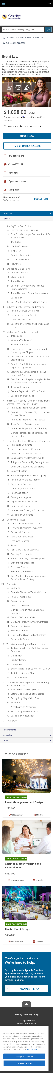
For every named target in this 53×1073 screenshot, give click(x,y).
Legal (29, 37)
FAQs (5, 740)
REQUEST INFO (40, 198)
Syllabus (6, 218)
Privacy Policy (32, 1049)
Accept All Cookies (24, 1056)
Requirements (9, 729)
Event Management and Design (24, 802)
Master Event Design (17, 929)
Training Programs (16, 37)
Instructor (7, 735)
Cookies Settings (24, 1063)
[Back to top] (26, 1014)
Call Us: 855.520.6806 (13, 43)
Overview (7, 213)
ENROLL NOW (27, 136)
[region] (24, 1048)
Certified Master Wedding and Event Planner (23, 865)
